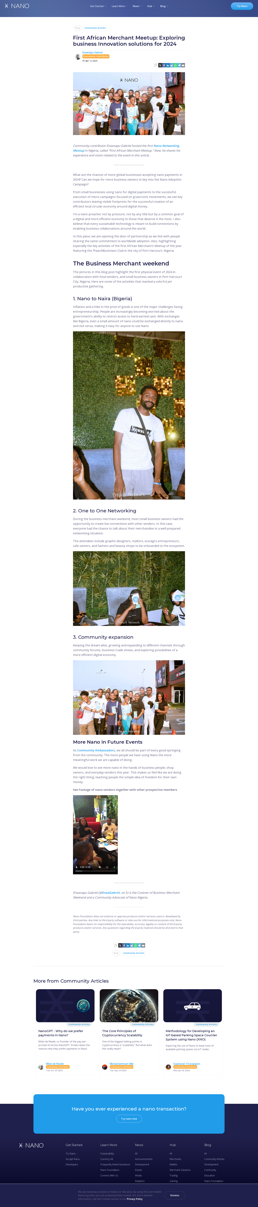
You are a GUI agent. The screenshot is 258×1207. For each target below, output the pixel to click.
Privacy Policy (135, 1199)
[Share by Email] (183, 65)
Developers (72, 1164)
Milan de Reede (55, 1063)
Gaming (174, 1181)
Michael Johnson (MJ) (121, 1063)
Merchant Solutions (180, 1170)
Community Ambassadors (96, 750)
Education (209, 1175)
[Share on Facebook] (164, 65)
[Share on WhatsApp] (175, 65)
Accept (73, 1159)
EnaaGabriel (111, 893)
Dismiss (174, 1195)
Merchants (175, 1159)
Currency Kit (106, 1159)
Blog (162, 6)
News (136, 6)
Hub (149, 6)
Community (210, 1170)
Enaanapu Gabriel (92, 52)
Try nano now (129, 1118)
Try (242, 6)
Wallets (173, 1164)
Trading (174, 1175)
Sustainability (107, 1153)
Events (138, 1170)
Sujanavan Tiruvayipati (186, 1063)
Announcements (143, 1159)
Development (142, 1164)
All (136, 1153)
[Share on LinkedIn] (168, 65)
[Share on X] (160, 65)
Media (138, 1175)
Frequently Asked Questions (115, 1164)
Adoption (140, 1181)
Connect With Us (109, 1175)
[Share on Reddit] (172, 65)
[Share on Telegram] (179, 65)
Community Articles (95, 27)
